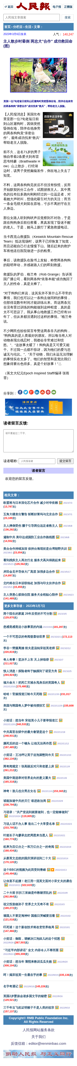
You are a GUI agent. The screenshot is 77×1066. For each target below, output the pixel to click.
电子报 (57, 6)
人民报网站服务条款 (39, 1030)
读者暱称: (10, 461)
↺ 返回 (9, 6)
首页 (7, 27)
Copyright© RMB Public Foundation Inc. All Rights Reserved (38, 1020)
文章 (37, 27)
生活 (28, 27)
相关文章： (12, 495)
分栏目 (18, 27)
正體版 (68, 6)
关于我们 (38, 1037)
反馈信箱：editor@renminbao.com (38, 1043)
